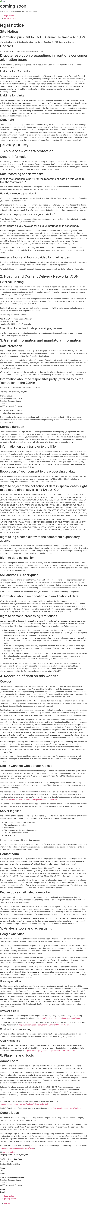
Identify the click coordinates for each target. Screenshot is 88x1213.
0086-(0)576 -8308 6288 (18, 1171)
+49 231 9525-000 (16, 1189)
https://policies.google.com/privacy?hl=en (17, 1148)
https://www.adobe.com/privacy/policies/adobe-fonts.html (24, 1104)
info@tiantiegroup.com (18, 1173)
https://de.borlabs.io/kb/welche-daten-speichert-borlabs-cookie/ (30, 799)
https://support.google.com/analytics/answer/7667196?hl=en (50, 1050)
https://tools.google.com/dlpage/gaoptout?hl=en (60, 1018)
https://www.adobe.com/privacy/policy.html (65, 1108)
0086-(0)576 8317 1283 (17, 1168)
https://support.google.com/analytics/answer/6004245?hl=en (44, 1025)
